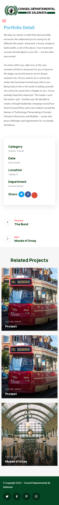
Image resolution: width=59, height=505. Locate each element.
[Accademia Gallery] (21, 194)
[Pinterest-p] (26, 496)
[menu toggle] (4, 21)
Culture (12, 150)
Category (15, 147)
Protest (11, 326)
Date (11, 158)
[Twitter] (7, 496)
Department (17, 182)
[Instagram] (36, 496)
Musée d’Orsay (16, 461)
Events (20, 150)
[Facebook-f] (17, 496)
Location (15, 170)
